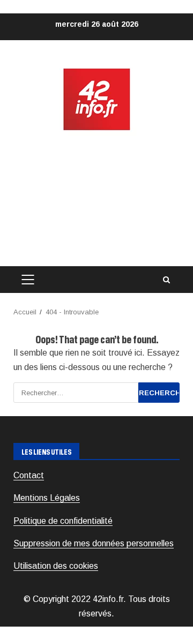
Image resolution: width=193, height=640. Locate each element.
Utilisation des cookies (55, 565)
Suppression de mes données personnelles (93, 543)
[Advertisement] (96, 198)
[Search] (166, 279)
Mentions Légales (46, 497)
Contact (28, 475)
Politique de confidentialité (63, 520)
